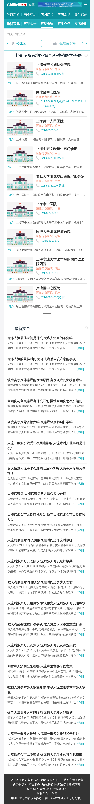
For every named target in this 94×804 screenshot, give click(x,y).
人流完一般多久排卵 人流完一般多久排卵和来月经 (43, 733)
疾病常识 (64, 14)
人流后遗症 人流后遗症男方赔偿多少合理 (36, 494)
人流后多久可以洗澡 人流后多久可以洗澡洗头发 (41, 645)
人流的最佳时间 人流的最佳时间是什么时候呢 (40, 540)
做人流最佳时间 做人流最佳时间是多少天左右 (40, 582)
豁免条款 (32, 789)
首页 (10, 34)
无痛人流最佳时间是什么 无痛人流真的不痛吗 (40, 338)
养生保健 (80, 14)
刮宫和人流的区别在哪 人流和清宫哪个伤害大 (40, 666)
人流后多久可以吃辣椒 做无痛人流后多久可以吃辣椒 (44, 754)
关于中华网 (20, 784)
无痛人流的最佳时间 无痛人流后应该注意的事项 (41, 359)
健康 (32, 4)
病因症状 (47, 14)
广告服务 (34, 784)
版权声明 (74, 784)
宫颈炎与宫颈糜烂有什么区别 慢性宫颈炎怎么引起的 (44, 401)
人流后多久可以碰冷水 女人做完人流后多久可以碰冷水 (46, 603)
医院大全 (30, 24)
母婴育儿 (13, 24)
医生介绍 (64, 24)
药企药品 (30, 14)
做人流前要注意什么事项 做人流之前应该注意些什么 (44, 624)
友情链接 (45, 789)
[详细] (80, 348)
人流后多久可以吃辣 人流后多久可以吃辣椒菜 (40, 561)
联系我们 (47, 784)
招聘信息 (60, 784)
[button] (47, 313)
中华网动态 (60, 789)
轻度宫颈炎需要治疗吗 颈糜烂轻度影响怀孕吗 (40, 422)
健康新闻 (13, 14)
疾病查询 (80, 24)
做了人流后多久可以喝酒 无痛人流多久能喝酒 (40, 712)
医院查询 (47, 24)
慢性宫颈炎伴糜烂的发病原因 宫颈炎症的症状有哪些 (44, 380)
